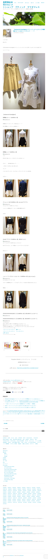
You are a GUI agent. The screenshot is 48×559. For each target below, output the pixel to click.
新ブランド (32, 443)
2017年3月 (29, 490)
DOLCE (24, 437)
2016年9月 (4, 492)
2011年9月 (25, 502)
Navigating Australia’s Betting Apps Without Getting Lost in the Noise (17, 517)
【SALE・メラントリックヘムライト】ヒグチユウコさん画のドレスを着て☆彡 (20, 407)
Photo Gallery (20, 2)
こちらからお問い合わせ (15, 380)
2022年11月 (29, 487)
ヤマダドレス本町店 (13, 443)
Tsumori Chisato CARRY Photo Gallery (10, 469)
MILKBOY (21, 410)
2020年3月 (24, 489)
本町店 (5, 453)
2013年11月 (15, 497)
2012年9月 (4, 500)
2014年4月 (28, 496)
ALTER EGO (5, 437)
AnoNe (9, 437)
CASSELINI (20, 437)
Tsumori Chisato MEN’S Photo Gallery (10, 473)
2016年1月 (4, 493)
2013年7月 (34, 497)
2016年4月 (28, 492)
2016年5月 (23, 492)
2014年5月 (23, 496)
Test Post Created (9, 513)
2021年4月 (38, 487)
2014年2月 (38, 496)
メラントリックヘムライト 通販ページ (12, 329)
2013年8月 (29, 497)
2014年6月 (19, 496)
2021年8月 (33, 487)
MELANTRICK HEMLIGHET (14, 410)
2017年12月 (10, 490)
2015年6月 (39, 493)
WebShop (42, 2)
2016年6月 (19, 492)
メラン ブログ (14, 412)
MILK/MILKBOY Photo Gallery (9, 475)
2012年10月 (39, 499)
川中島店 (5, 456)
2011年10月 (20, 502)
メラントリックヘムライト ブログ (35, 412)
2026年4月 (14, 487)
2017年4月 (24, 490)
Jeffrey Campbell (6, 439)
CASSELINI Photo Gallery (8, 476)
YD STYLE (26, 440)
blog (15, 2)
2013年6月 (39, 497)
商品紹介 (39, 410)
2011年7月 (34, 502)
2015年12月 (10, 493)
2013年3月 (14, 499)
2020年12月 (5, 489)
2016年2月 (38, 492)
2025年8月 (23, 487)
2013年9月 (25, 497)
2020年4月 (19, 489)
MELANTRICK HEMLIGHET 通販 (28, 411)
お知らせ (9, 442)
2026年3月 (19, 487)
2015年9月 (25, 493)
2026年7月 (9, 487)
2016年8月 (9, 492)
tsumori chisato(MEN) (20, 440)
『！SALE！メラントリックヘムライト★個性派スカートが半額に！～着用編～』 (20, 403)
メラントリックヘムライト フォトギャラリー (13, 331)
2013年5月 (4, 499)
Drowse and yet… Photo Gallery (9, 478)
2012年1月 (4, 502)
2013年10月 (20, 497)
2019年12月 (29, 489)
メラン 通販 (18, 412)
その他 (22, 442)
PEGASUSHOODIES (36, 411)
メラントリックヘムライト (25, 412)
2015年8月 (29, 493)
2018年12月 (39, 489)
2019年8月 (34, 489)
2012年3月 (33, 500)
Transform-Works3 (7, 381)
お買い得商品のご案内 (16, 442)
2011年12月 (10, 502)
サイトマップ (5, 463)
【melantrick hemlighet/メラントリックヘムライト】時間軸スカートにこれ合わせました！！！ (24, 398)
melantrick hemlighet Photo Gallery (10, 470)
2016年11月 (39, 490)
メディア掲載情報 (6, 443)
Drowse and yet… (30, 437)
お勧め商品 (36, 410)
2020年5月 (14, 489)
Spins (36, 439)
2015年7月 (34, 493)
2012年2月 (38, 500)
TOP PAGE (5, 460)
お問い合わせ (27, 2)
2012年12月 (29, 499)
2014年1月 (4, 497)
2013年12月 (10, 497)
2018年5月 (4, 490)
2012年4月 (28, 500)
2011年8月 (29, 502)
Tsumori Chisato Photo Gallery (9, 466)
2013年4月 (9, 499)
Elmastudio (22, 555)
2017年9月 (20, 490)
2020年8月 (10, 489)
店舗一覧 (32, 2)
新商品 (36, 443)
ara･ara (8, 410)
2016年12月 (34, 490)
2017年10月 (15, 490)
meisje (11, 439)
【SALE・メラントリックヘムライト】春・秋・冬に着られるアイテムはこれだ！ (20, 405)
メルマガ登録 (37, 2)
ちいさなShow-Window (32, 442)
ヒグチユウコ (39, 442)
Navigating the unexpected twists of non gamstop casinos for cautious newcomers (19, 540)
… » (12, 510)
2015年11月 (15, 493)
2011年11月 (15, 502)
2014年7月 (14, 496)
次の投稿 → (43, 423)
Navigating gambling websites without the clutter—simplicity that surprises (18, 525)
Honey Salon (36, 437)
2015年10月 (20, 493)
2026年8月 (4, 487)
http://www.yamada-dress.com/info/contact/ (27, 368)
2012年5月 (23, 500)
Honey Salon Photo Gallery (8, 479)
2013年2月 (19, 499)
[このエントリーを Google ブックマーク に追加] (22, 392)
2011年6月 (39, 502)
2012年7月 (14, 500)
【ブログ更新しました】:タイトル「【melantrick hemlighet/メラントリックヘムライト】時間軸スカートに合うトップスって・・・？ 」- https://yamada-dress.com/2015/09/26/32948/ (25, 401)
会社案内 (4, 457)
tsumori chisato (13, 440)
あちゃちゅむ (32, 410)
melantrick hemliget (11, 411)
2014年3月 (33, 496)
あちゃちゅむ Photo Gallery (8, 472)
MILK (19, 410)
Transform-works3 (26, 410)
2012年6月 (19, 500)
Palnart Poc (32, 439)
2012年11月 (34, 499)
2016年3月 (33, 492)
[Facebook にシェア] (12, 392)
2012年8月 (9, 500)
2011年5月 (4, 503)
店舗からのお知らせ (25, 443)
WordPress (12, 555)
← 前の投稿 (5, 423)
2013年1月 (23, 499)
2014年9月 (4, 496)
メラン (11, 412)
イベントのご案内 (38, 440)
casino (16, 437)
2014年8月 (9, 496)
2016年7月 (14, 492)
